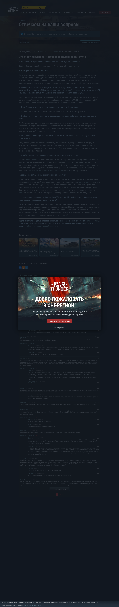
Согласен (113, 603)
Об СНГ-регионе (59, 328)
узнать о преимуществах (59, 321)
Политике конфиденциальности (32, 605)
